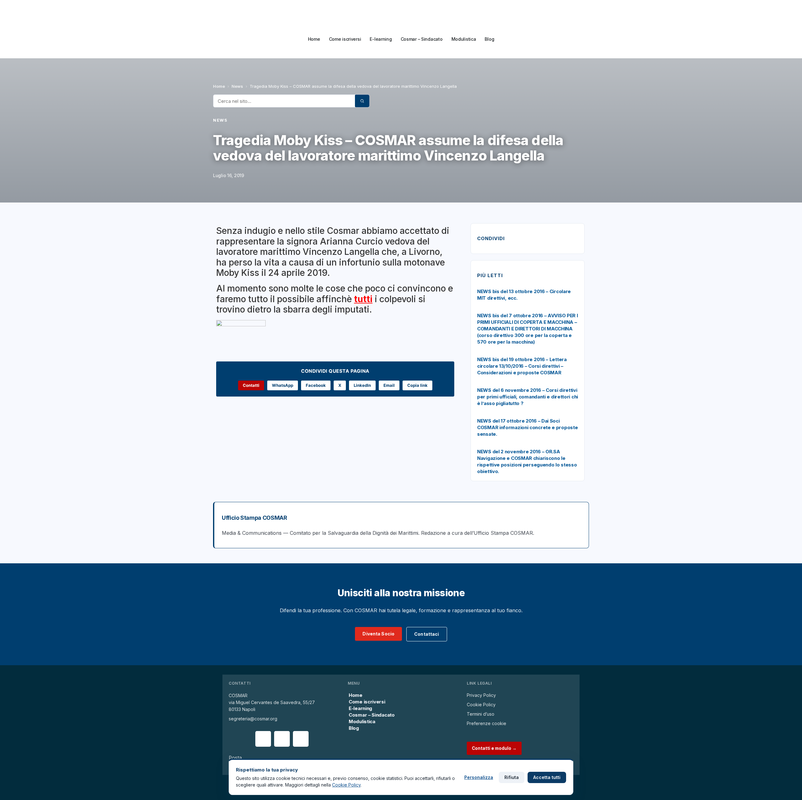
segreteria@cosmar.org (253, 718)
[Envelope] (282, 739)
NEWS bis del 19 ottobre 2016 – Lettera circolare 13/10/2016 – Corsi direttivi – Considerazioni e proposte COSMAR (522, 366)
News (237, 86)
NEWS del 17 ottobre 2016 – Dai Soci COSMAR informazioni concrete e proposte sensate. (527, 427)
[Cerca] (362, 101)
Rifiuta (511, 777)
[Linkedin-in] (301, 739)
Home (314, 39)
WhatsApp (282, 385)
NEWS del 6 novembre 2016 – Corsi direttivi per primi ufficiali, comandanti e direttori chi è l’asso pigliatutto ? (527, 396)
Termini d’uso (480, 714)
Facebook (316, 385)
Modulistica (463, 39)
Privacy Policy (481, 695)
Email (389, 385)
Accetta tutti (546, 777)
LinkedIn (362, 385)
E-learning (381, 39)
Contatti (251, 385)
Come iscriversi (345, 39)
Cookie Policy (481, 704)
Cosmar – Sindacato (422, 39)
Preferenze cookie (486, 723)
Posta (235, 758)
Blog (489, 39)
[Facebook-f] (263, 739)
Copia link (417, 385)
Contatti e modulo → (494, 748)
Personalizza (478, 777)
